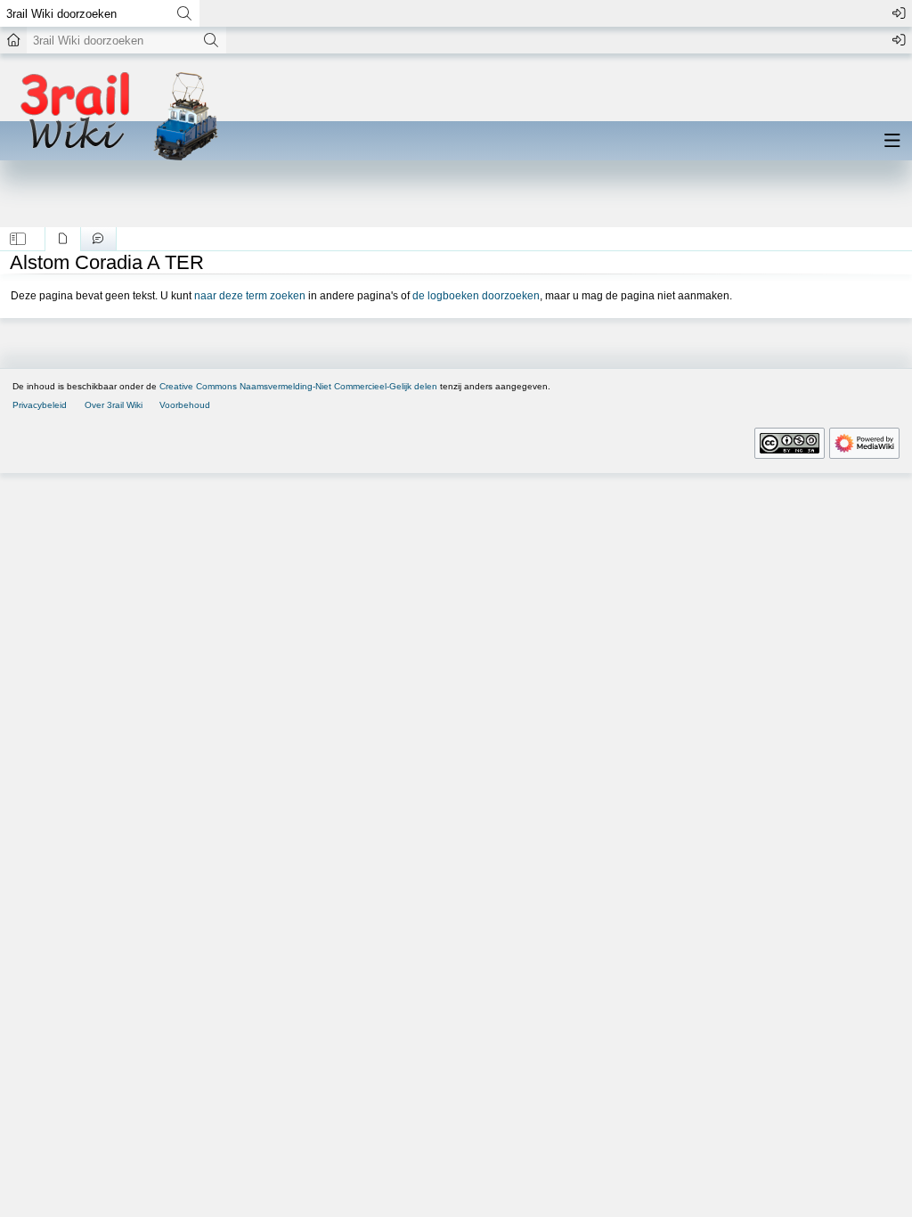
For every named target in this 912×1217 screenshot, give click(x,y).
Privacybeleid (39, 405)
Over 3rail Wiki (113, 405)
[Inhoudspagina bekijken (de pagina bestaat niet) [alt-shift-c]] (62, 238)
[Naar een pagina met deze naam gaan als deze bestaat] (184, 13)
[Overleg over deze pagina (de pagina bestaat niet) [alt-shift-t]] (98, 238)
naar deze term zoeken (249, 296)
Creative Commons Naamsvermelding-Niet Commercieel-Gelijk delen (298, 386)
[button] (18, 238)
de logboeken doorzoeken (476, 296)
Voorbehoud (184, 405)
